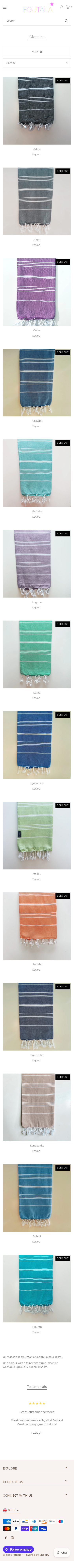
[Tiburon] (37, 1288)
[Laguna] (37, 564)
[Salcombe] (37, 1017)
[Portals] (37, 926)
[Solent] (37, 1198)
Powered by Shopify (36, 1554)
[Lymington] (37, 745)
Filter (35, 51)
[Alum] (37, 201)
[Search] (66, 21)
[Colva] (37, 292)
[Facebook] (6, 1538)
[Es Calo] (37, 473)
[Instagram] (12, 1538)
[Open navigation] (10, 7)
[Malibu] (37, 835)
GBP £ (11, 1510)
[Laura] (37, 654)
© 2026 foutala (12, 1554)
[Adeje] (37, 111)
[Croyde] (37, 382)
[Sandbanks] (37, 1107)
